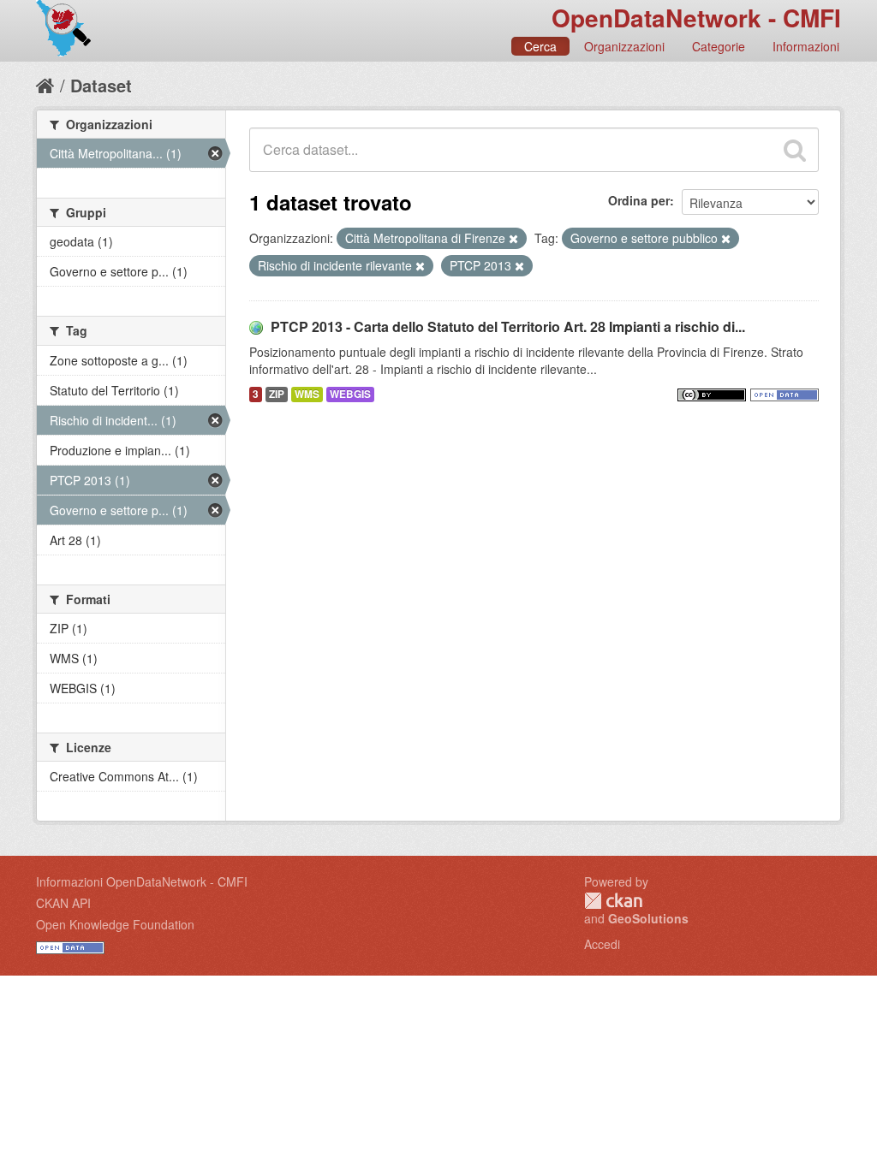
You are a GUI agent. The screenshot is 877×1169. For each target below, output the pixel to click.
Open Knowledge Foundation (115, 924)
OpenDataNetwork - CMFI (696, 17)
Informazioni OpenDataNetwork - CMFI (142, 881)
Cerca (540, 46)
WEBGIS (350, 394)
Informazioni (806, 46)
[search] (795, 150)
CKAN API (63, 902)
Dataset (101, 85)
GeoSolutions (648, 918)
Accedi (602, 943)
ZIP (276, 394)
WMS (307, 394)
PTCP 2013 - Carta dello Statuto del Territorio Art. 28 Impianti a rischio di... (508, 326)
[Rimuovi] (513, 239)
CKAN (613, 901)
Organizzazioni (624, 46)
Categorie (718, 46)
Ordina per (639, 200)
